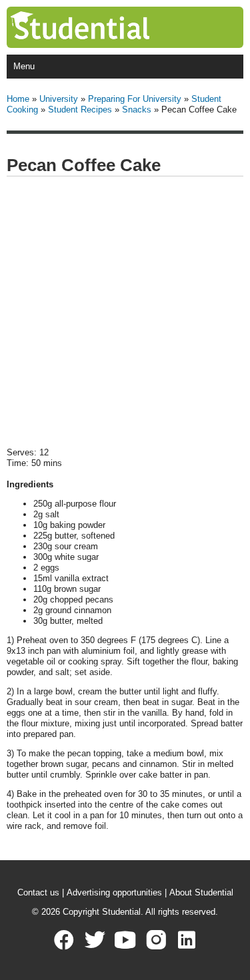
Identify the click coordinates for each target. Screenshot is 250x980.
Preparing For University (134, 99)
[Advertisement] (125, 312)
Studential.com (107, 27)
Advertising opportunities (114, 892)
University (58, 99)
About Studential (201, 892)
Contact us (38, 892)
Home (18, 99)
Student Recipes (80, 110)
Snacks (136, 110)
